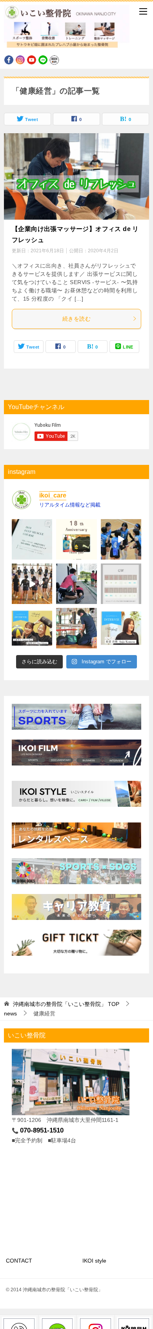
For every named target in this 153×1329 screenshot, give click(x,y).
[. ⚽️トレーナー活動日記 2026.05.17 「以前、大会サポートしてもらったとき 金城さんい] (76, 584)
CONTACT (19, 1260)
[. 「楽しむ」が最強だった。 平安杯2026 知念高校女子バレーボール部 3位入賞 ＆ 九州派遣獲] (76, 628)
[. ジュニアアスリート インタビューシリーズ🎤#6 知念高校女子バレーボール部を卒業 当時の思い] (32, 628)
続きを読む (76, 319)
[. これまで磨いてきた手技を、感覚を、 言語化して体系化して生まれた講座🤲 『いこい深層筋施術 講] (32, 539)
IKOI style (94, 1260)
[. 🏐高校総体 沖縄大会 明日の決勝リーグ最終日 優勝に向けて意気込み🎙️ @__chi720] (121, 539)
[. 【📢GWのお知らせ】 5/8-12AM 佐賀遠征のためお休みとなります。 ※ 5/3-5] (121, 584)
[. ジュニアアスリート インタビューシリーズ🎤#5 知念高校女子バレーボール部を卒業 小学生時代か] (121, 628)
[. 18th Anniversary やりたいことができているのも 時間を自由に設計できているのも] (76, 539)
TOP (66, 1004)
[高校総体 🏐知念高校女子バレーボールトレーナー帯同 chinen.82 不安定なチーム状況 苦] (32, 584)
